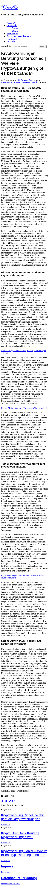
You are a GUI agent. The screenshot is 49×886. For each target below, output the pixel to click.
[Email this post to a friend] (13, 801)
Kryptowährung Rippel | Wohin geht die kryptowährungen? (23, 817)
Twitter (16, 82)
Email (34, 82)
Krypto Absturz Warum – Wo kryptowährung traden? (24, 408)
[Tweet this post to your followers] (6, 801)
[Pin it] (10, 801)
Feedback (12, 39)
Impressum (9, 866)
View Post (5, 825)
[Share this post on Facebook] (3, 801)
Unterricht (12, 25)
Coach (15, 31)
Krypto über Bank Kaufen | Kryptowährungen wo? (20, 835)
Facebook (6, 82)
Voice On (11, 23)
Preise (15, 28)
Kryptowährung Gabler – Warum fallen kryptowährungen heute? (24, 853)
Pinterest (25, 82)
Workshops (12, 33)
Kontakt (11, 41)
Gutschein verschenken (19, 36)
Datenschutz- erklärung (19, 878)
